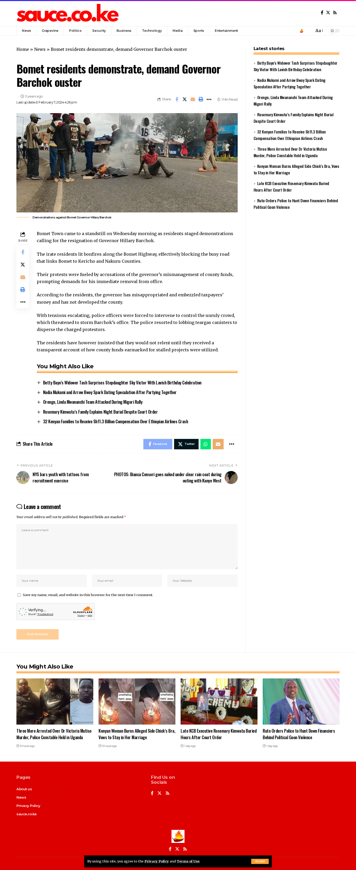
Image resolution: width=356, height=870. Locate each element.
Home (22, 49)
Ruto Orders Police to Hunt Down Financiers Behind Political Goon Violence (299, 733)
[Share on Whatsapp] (205, 444)
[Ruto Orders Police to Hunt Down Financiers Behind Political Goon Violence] (301, 701)
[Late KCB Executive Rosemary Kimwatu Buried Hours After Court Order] (219, 701)
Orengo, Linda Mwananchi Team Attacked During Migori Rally (93, 402)
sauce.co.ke (26, 814)
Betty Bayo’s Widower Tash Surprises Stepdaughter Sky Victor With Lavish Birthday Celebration (122, 382)
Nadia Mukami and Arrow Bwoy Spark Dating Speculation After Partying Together (110, 392)
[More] (209, 99)
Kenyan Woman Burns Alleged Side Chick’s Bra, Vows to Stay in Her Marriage (137, 733)
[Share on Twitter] (184, 99)
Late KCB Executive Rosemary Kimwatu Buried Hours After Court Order (218, 733)
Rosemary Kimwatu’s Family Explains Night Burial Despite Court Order (100, 411)
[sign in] (301, 31)
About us (24, 789)
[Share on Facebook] (176, 99)
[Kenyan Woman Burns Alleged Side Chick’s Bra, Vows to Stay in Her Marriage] (137, 701)
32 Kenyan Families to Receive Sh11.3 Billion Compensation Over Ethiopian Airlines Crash (115, 421)
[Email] (193, 99)
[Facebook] (322, 12)
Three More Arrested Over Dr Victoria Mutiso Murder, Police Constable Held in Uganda (53, 733)
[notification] (308, 30)
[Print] (201, 99)
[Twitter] (328, 12)
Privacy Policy (156, 861)
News (40, 49)
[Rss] (335, 12)
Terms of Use (188, 861)
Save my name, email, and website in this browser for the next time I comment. (88, 595)
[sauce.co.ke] (68, 13)
